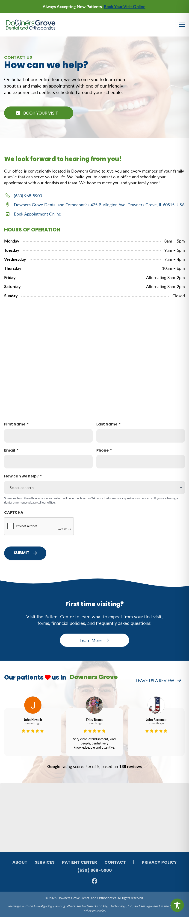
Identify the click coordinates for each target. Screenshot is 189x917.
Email (9, 450)
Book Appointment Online (37, 213)
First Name (14, 424)
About (19, 863)
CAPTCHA (13, 513)
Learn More (91, 640)
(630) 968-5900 (28, 195)
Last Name (106, 424)
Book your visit (40, 113)
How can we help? (21, 476)
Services (45, 863)
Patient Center (79, 863)
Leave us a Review (155, 680)
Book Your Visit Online (124, 6)
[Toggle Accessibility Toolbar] (177, 905)
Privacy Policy (159, 863)
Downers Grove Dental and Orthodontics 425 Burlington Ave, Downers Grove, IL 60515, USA (99, 204)
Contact (115, 863)
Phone (102, 450)
